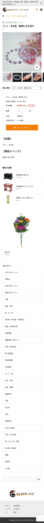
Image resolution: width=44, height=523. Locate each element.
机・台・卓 (9, 313)
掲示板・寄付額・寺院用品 (14, 319)
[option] (22, 234)
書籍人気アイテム (11, 292)
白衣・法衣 (9, 380)
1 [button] (20, 247)
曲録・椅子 (9, 306)
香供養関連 (9, 360)
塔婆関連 (8, 333)
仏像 (6, 299)
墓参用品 (8, 421)
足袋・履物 (9, 387)
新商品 (7, 279)
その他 (7, 468)
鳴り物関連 (9, 353)
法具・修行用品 (10, 347)
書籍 (6, 455)
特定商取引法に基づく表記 (17, 509)
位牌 (6, 401)
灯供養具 (8, 367)
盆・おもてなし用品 (12, 441)
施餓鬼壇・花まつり (12, 340)
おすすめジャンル (11, 272)
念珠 (6, 414)
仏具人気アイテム (11, 286)
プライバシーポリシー (7, 509)
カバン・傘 (9, 374)
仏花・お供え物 (10, 434)
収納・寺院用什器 (11, 326)
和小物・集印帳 (10, 448)
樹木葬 (7, 461)
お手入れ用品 (10, 428)
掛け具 (7, 407)
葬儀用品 (8, 394)
